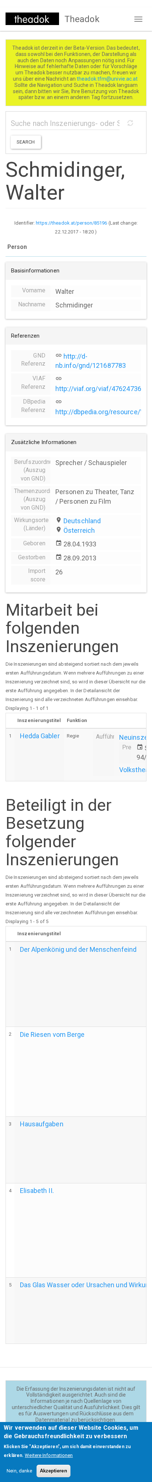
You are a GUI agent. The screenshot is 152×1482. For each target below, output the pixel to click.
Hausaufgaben (41, 1124)
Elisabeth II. (37, 1190)
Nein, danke (19, 1471)
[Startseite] (32, 19)
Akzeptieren (53, 1471)
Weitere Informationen (49, 1455)
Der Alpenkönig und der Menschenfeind (78, 949)
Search (26, 142)
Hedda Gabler (40, 736)
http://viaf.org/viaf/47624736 (98, 388)
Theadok (82, 19)
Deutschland (82, 521)
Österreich (79, 530)
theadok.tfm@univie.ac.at (108, 79)
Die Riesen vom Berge (52, 1034)
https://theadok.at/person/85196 (71, 223)
